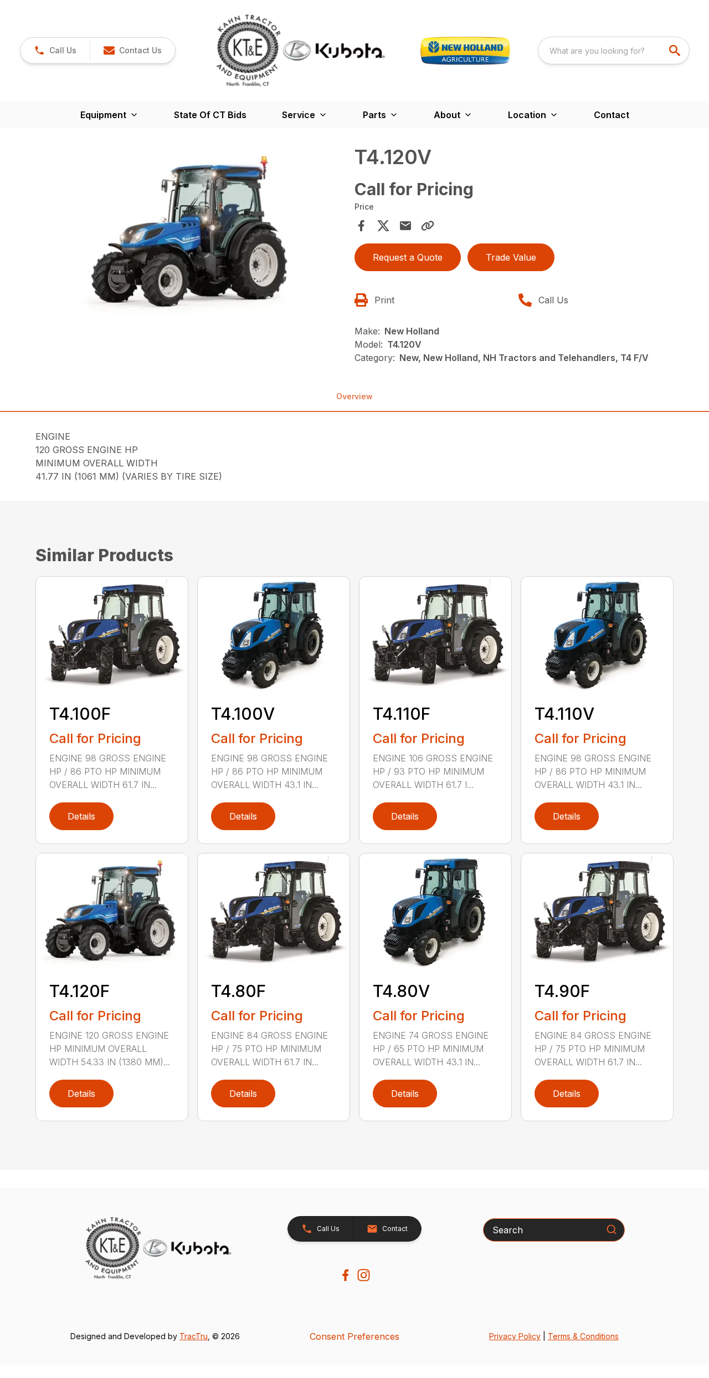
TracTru (193, 1336)
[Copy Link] (427, 225)
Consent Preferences (354, 1336)
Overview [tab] (354, 396)
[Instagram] (364, 1275)
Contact (611, 114)
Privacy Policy (515, 1336)
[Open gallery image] (191, 232)
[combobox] (613, 50)
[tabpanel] (191, 233)
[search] (675, 50)
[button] (55, 50)
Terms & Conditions (583, 1336)
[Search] (611, 1229)
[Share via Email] (405, 225)
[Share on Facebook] (361, 225)
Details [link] (81, 816)
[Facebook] (345, 1275)
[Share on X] (383, 225)
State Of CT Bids (210, 114)
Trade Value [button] (511, 257)
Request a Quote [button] (408, 257)
